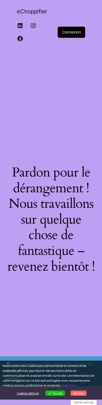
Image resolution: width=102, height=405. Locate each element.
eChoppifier (32, 11)
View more (69, 385)
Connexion (71, 32)
